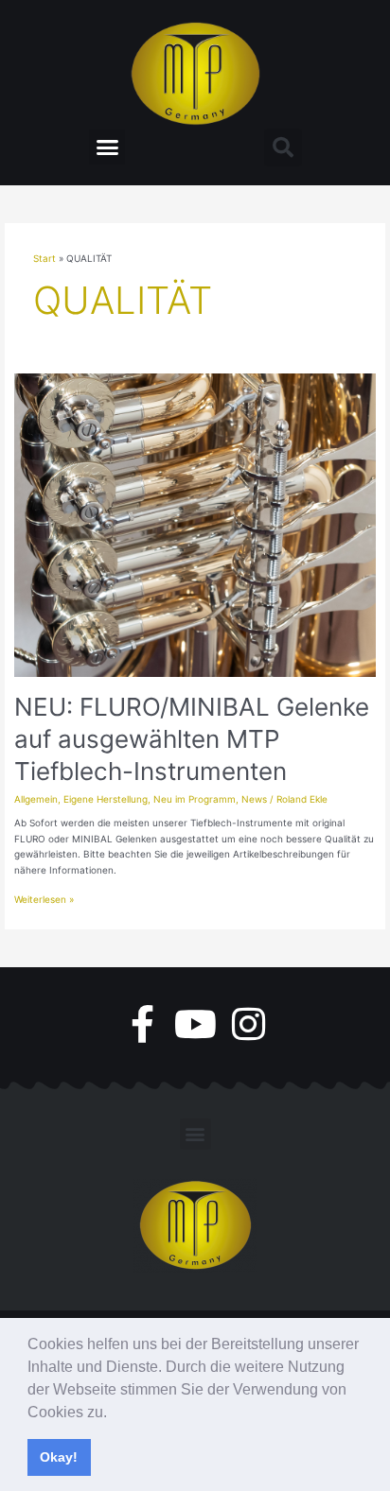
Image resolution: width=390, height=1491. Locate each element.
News (254, 799)
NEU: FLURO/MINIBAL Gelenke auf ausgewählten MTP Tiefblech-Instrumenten (191, 739)
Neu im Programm (194, 799)
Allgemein (36, 799)
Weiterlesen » (44, 898)
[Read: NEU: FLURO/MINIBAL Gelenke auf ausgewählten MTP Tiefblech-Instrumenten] (194, 523)
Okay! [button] (59, 1457)
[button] (113, 1413)
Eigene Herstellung (105, 799)
